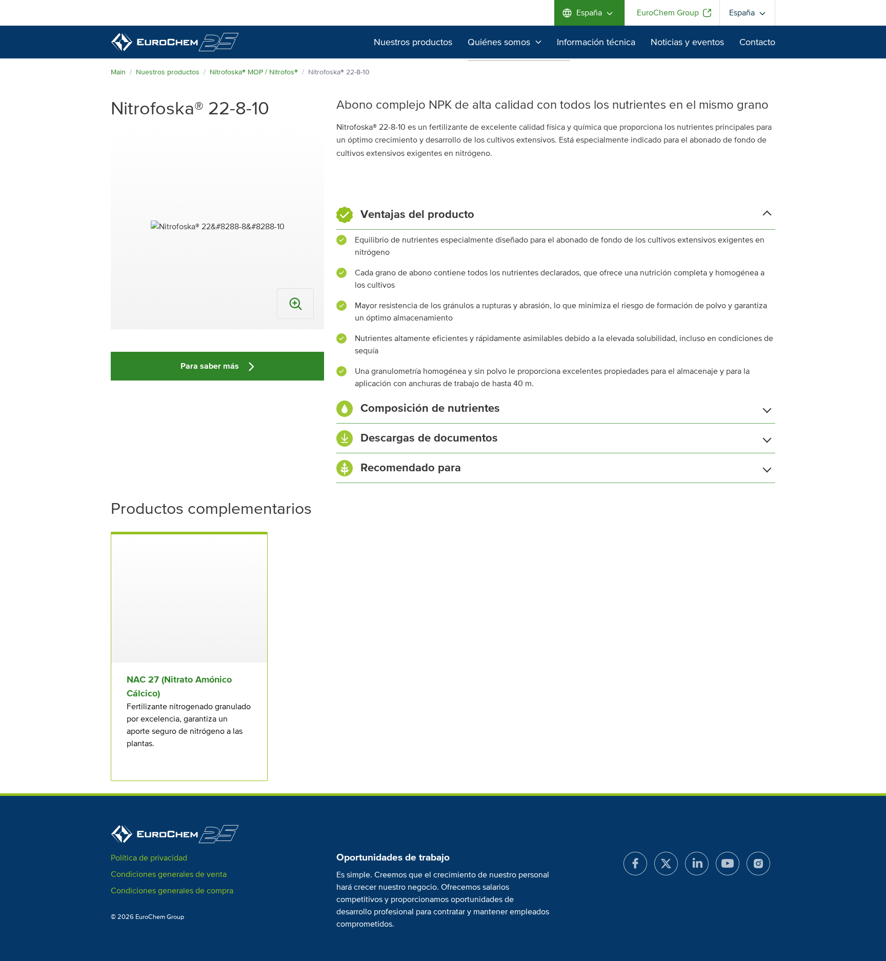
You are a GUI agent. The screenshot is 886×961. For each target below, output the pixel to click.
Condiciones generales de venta (169, 874)
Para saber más (210, 366)
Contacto (757, 42)
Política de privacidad (149, 858)
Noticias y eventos (687, 42)
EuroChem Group (668, 13)
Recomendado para (410, 468)
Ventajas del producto (417, 215)
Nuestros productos (413, 42)
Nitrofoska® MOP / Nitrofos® (254, 72)
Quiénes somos (499, 42)
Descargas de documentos (429, 438)
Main (118, 72)
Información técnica (596, 42)
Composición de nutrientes (430, 408)
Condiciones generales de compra (172, 891)
